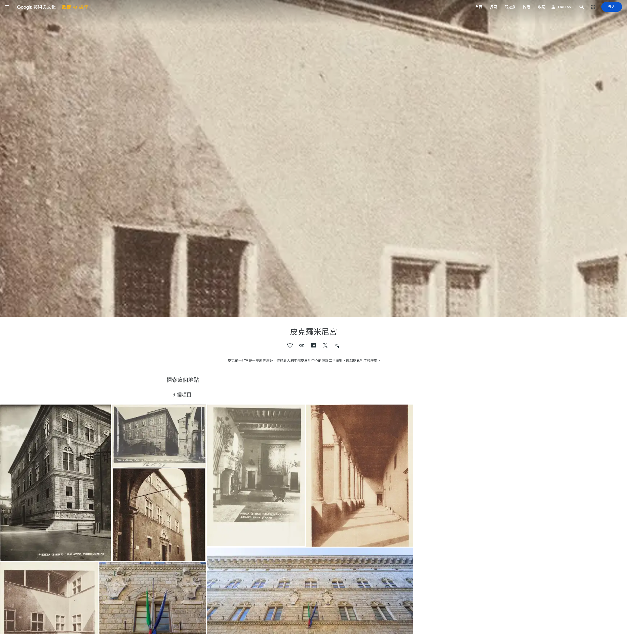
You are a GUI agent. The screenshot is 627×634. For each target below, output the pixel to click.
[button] (7, 7)
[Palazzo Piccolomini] (55, 483)
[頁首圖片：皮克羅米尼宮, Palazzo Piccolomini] (313, 158)
